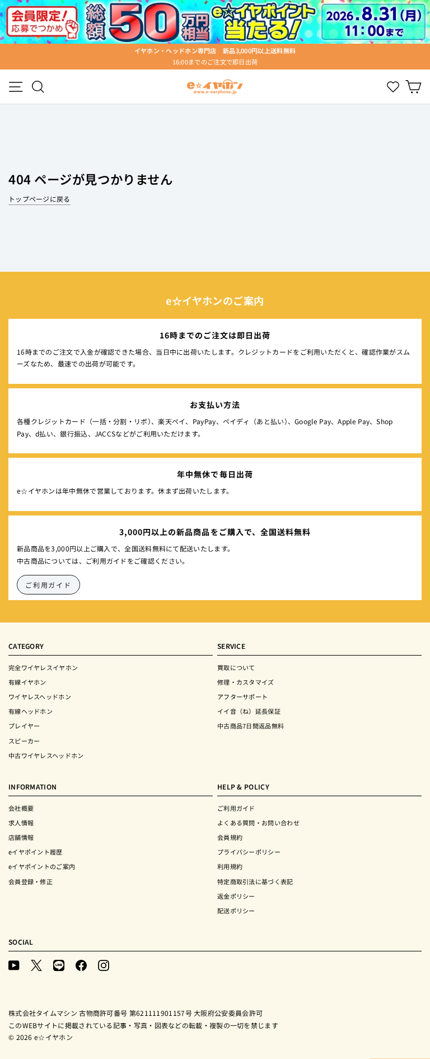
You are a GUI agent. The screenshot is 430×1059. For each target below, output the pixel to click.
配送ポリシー (236, 910)
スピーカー (24, 740)
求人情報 (21, 822)
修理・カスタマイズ (245, 681)
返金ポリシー (236, 895)
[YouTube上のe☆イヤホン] (14, 964)
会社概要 (21, 807)
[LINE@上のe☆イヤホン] (58, 964)
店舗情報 (21, 837)
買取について (236, 667)
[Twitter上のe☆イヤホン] (36, 964)
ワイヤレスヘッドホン (39, 696)
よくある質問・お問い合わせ (258, 822)
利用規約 (229, 866)
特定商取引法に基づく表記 (255, 881)
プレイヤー (24, 725)
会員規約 (229, 837)
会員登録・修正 (30, 881)
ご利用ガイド (48, 584)
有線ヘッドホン (30, 711)
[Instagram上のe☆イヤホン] (103, 964)
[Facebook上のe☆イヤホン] (81, 964)
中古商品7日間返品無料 (250, 725)
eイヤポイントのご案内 (41, 866)
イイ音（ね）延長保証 (249, 711)
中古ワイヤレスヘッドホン (46, 755)
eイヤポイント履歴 (35, 851)
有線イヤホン (27, 681)
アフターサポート (242, 696)
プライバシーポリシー (249, 851)
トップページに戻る (39, 198)
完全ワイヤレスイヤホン (43, 667)
